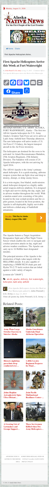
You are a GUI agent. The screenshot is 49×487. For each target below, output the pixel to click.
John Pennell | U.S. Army (13, 70)
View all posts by (11, 297)
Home (10, 48)
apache (16, 278)
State (17, 48)
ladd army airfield (21, 281)
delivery (24, 278)
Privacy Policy (27, 462)
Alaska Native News (14, 483)
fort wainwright (36, 278)
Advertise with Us (12, 456)
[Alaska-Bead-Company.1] (28, 36)
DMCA (18, 462)
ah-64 (9, 278)
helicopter (7, 281)
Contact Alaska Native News (33, 459)
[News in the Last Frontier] (24, 19)
